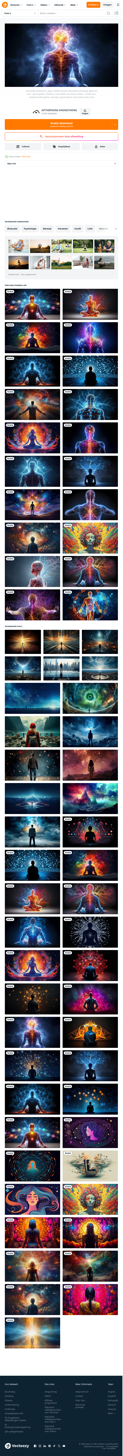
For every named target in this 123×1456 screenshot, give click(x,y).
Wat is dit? (26, 156)
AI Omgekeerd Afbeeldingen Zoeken (15, 1417)
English (109, 1390)
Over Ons (80, 1399)
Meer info (11, 162)
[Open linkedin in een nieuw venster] (45, 1444)
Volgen (85, 113)
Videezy (8, 1399)
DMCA (48, 1394)
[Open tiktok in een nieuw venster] (54, 1444)
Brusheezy (10, 1390)
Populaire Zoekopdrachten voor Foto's (53, 1418)
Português (111, 1399)
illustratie (12, 227)
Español (110, 1394)
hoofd (77, 227)
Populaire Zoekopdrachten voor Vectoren (53, 1408)
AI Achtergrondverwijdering (17, 1424)
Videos (43, 4)
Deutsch (110, 1403)
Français (110, 1407)
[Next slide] (111, 227)
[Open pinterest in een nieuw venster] (49, 1444)
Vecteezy (9, 1394)
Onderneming (12, 1403)
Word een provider (80, 1404)
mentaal (47, 227)
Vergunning (51, 1390)
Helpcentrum (82, 1390)
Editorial (58, 4)
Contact (79, 1394)
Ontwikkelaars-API (14, 1412)
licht (90, 227)
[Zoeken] (108, 13)
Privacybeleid (110, 1445)
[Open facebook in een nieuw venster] (35, 1444)
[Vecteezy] (5, 5)
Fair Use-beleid (106, 1447)
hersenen (63, 227)
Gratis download (61, 124)
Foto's (30, 4)
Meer (73, 4)
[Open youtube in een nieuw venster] (64, 1444)
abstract (103, 227)
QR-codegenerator (14, 1430)
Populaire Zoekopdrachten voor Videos (53, 1427)
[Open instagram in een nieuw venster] (40, 1444)
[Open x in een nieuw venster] (59, 1444)
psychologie (30, 227)
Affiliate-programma (51, 1400)
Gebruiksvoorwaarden (92, 1445)
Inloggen (107, 4)
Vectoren (15, 4)
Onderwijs (10, 1407)
